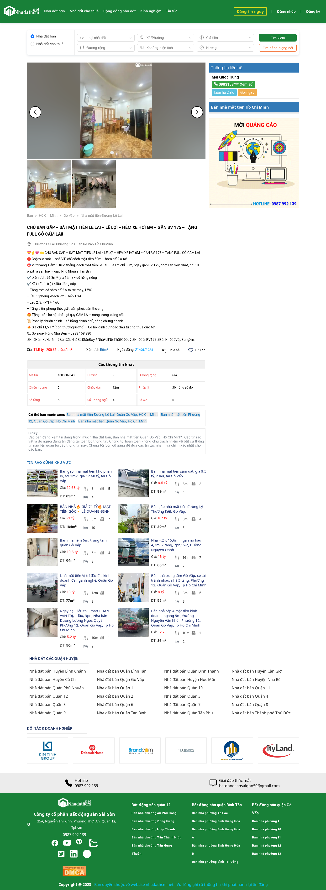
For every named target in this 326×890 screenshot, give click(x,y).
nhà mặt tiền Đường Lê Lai (101, 215)
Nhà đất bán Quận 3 (182, 696)
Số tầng (34, 400)
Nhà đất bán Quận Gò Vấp (120, 679)
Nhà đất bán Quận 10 (183, 687)
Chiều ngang (38, 387)
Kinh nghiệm (150, 11)
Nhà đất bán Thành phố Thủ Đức (261, 713)
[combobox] (103, 37)
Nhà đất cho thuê (84, 11)
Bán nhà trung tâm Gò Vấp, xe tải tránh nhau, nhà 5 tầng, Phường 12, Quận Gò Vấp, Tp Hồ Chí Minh (179, 580)
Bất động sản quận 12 (150, 805)
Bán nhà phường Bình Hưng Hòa (216, 821)
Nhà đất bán (54, 11)
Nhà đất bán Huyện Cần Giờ (257, 671)
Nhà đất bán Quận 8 (250, 704)
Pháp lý (144, 387)
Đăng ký (313, 11)
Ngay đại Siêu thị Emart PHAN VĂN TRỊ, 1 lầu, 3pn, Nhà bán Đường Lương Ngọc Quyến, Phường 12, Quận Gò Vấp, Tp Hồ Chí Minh (87, 620)
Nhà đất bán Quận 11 (251, 687)
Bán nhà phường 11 (266, 837)
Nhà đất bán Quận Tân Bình (122, 713)
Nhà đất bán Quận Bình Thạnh (191, 671)
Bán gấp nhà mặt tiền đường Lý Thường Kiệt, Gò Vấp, (177, 509)
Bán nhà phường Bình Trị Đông (215, 862)
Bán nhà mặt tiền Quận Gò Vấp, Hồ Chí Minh (112, 421)
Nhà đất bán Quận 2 (115, 696)
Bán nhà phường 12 (266, 845)
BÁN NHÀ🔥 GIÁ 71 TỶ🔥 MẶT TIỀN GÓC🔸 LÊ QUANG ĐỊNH (85, 509)
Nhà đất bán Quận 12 (48, 696)
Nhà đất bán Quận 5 (47, 704)
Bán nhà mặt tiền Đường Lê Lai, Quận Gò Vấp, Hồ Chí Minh (112, 414)
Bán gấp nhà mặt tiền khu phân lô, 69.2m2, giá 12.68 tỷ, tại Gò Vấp (86, 476)
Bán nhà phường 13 (266, 853)
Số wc (143, 400)
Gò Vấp (69, 215)
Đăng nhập (286, 11)
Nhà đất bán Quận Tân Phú (188, 713)
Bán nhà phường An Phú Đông (154, 813)
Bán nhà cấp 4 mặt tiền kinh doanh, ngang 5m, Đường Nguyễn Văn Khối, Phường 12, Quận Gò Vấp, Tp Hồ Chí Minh (176, 617)
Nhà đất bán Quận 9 (47, 713)
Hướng (92, 375)
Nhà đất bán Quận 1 (115, 687)
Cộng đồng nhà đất (119, 11)
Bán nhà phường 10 (266, 829)
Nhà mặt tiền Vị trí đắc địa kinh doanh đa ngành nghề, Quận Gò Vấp (87, 580)
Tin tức (171, 11)
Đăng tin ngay (250, 11)
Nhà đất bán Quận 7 (182, 704)
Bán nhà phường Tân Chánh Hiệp (156, 837)
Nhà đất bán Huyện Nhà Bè (256, 679)
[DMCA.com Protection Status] (74, 872)
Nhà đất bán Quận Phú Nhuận (56, 687)
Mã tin (33, 375)
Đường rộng (147, 375)
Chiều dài (93, 387)
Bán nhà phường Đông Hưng (152, 821)
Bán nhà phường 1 (265, 821)
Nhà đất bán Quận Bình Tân (122, 671)
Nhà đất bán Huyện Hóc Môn (190, 679)
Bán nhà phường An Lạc (210, 813)
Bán (30, 215)
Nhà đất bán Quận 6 (115, 704)
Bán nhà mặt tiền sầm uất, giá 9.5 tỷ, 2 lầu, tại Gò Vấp (179, 473)
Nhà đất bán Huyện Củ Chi (53, 679)
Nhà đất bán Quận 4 (250, 696)
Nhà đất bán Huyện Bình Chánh (57, 671)
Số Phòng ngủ (97, 400)
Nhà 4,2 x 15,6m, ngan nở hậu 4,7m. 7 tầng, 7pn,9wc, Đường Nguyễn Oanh (176, 545)
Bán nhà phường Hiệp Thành (153, 829)
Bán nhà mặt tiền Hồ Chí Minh (240, 107)
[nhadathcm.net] (21, 13)
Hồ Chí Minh (48, 215)
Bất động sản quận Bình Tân (217, 805)
